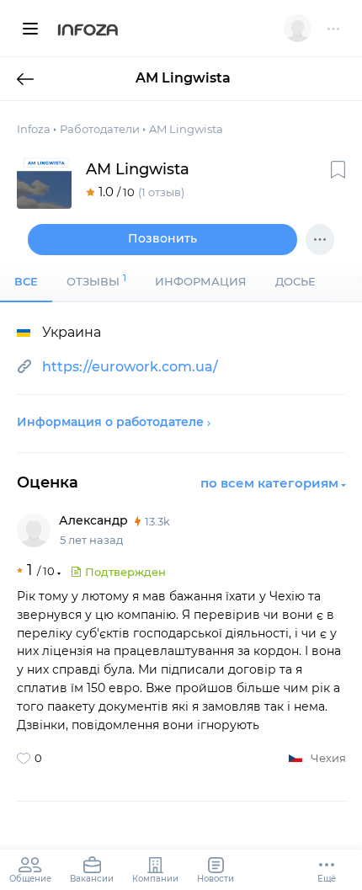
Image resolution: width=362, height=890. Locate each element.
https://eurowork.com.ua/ (130, 367)
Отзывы (96, 280)
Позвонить (162, 238)
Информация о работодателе (110, 421)
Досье (295, 281)
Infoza (88, 31)
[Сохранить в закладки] (338, 170)
